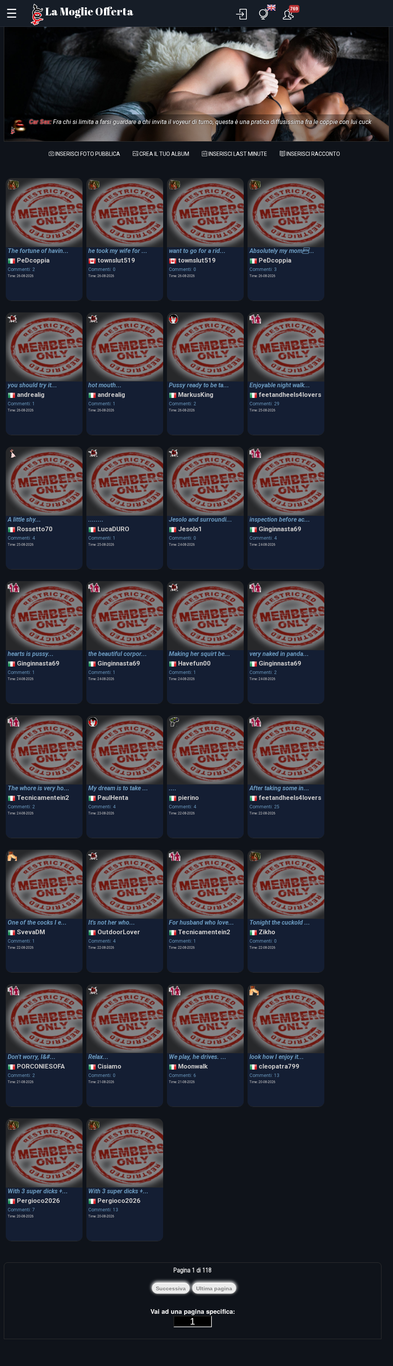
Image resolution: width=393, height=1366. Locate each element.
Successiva (171, 1288)
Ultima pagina (214, 1288)
